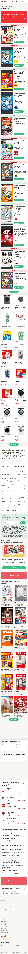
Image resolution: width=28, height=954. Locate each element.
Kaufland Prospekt (4, 910)
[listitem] (7, 302)
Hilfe (1, 945)
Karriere (2, 903)
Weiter (22, 522)
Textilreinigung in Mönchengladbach (11, 835)
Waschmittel (5, 747)
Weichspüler (13, 747)
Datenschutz (3, 947)
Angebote (14, 891)
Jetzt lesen (14, 567)
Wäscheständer (15, 744)
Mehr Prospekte (14, 291)
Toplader (20, 747)
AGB (1, 948)
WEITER (14, 18)
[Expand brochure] (7, 35)
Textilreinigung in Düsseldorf (9, 833)
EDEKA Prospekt (4, 909)
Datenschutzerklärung (14, 533)
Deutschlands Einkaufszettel (6, 926)
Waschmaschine (6, 744)
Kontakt (15, 947)
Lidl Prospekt (3, 921)
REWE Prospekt (4, 912)
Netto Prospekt (4, 919)
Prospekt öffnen (19, 41)
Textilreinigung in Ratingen (9, 838)
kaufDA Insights (4, 928)
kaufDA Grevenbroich (6, 891)
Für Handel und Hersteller (6, 902)
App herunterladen (4, 930)
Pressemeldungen (4, 932)
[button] (14, 34)
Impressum (16, 945)
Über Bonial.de (3, 900)
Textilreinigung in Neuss (8, 837)
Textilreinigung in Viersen (9, 840)
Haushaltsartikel (6, 757)
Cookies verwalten (18, 948)
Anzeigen (24, 4)
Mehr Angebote (14, 444)
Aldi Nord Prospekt (4, 917)
